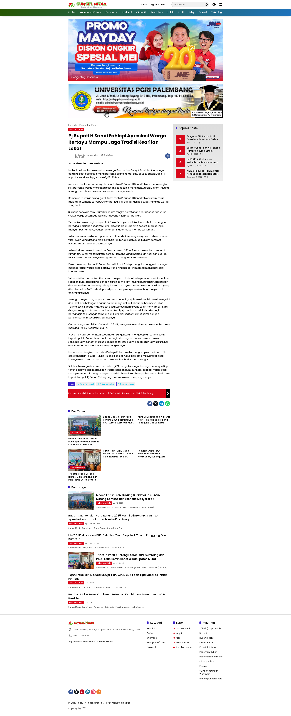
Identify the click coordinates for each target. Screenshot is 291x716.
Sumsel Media (127, 384)
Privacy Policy (206, 661)
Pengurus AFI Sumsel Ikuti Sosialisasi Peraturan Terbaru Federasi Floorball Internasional (203, 138)
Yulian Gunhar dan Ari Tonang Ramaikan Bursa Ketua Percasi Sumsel (203, 149)
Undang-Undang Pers (210, 678)
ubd (178, 637)
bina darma (182, 642)
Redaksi (203, 666)
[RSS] (98, 691)
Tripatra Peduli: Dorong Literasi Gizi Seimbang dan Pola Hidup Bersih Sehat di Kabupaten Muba (82, 476)
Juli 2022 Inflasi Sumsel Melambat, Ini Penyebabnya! (202, 161)
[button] (206, 4)
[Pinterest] (82, 691)
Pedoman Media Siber (210, 656)
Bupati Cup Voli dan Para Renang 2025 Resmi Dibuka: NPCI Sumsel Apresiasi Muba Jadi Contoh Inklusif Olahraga (118, 419)
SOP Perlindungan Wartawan (208, 672)
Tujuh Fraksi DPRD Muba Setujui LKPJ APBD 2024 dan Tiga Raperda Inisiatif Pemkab (118, 453)
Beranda (203, 633)
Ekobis (150, 633)
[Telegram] (161, 403)
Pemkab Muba (184, 647)
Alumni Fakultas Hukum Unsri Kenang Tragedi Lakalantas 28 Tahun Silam (203, 173)
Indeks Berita (206, 642)
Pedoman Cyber (208, 651)
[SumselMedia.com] (87, 4)
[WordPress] (87, 691)
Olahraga (152, 637)
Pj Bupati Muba (107, 384)
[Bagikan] (167, 156)
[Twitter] (155, 403)
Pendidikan (152, 628)
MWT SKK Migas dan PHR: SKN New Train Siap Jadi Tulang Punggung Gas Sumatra (154, 419)
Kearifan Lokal (87, 384)
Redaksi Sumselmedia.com (87, 155)
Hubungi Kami (206, 637)
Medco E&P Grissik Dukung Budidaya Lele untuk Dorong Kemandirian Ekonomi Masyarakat (83, 441)
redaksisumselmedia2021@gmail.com (93, 641)
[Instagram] (93, 691)
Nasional (151, 647)
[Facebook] (149, 403)
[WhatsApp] (167, 403)
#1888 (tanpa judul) (210, 628)
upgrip (179, 633)
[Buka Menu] (221, 4)
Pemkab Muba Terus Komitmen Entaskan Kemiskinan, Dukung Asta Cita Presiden (152, 453)
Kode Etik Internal (208, 647)
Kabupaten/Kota (76, 130)
